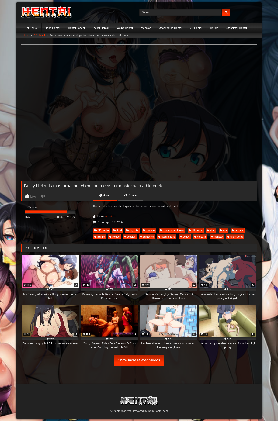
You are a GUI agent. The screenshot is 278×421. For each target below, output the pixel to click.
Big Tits (134, 230)
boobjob (131, 236)
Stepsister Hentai (236, 27)
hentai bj (201, 236)
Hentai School (76, 27)
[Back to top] (266, 409)
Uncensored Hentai (170, 27)
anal (225, 230)
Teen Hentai (53, 27)
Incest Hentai (101, 27)
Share (132, 195)
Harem (214, 27)
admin (109, 216)
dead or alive (168, 236)
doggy (186, 236)
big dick (239, 230)
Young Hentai (125, 27)
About (107, 195)
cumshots (148, 236)
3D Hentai (196, 27)
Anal (119, 230)
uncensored (236, 236)
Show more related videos (139, 360)
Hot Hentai (31, 27)
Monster (146, 27)
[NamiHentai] (46, 12)
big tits (101, 236)
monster (218, 236)
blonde (116, 236)
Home (26, 35)
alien (212, 230)
